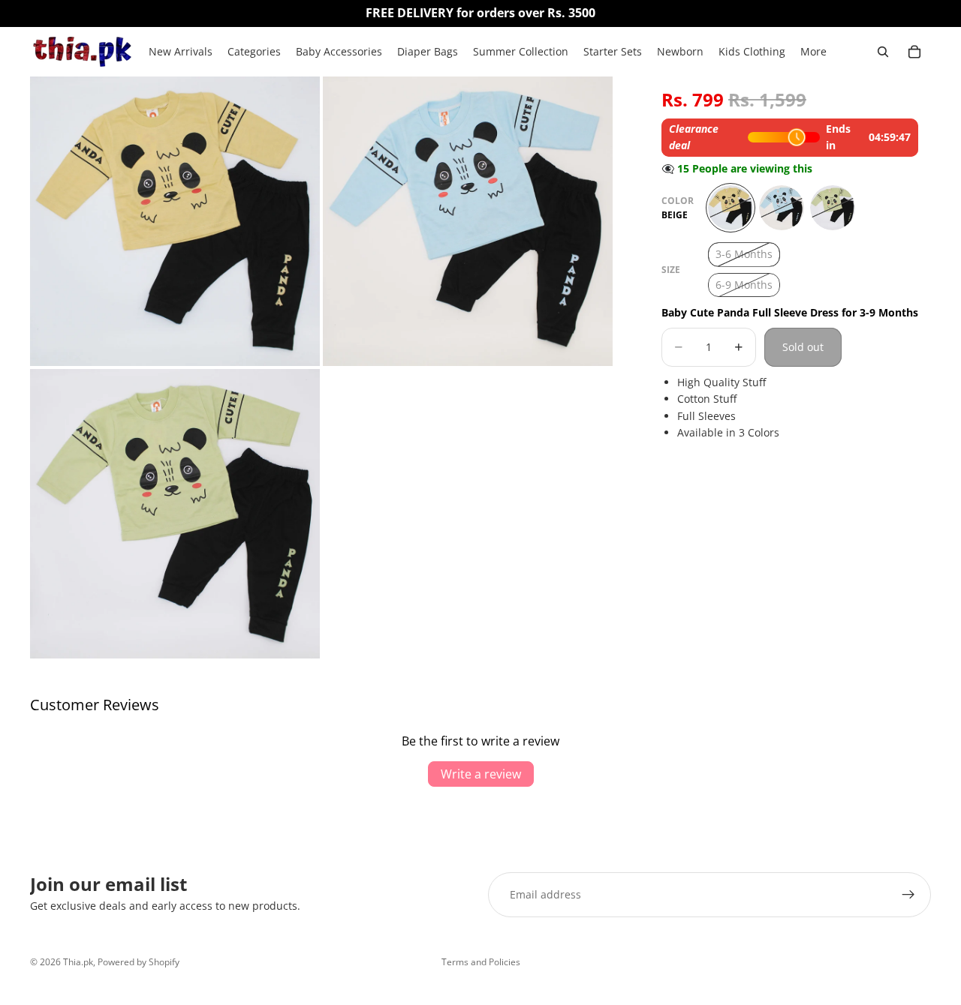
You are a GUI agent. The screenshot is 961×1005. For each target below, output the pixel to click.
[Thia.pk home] (82, 51)
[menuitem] (813, 51)
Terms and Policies (480, 962)
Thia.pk (78, 962)
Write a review (481, 774)
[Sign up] (908, 894)
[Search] (882, 51)
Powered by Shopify (138, 962)
